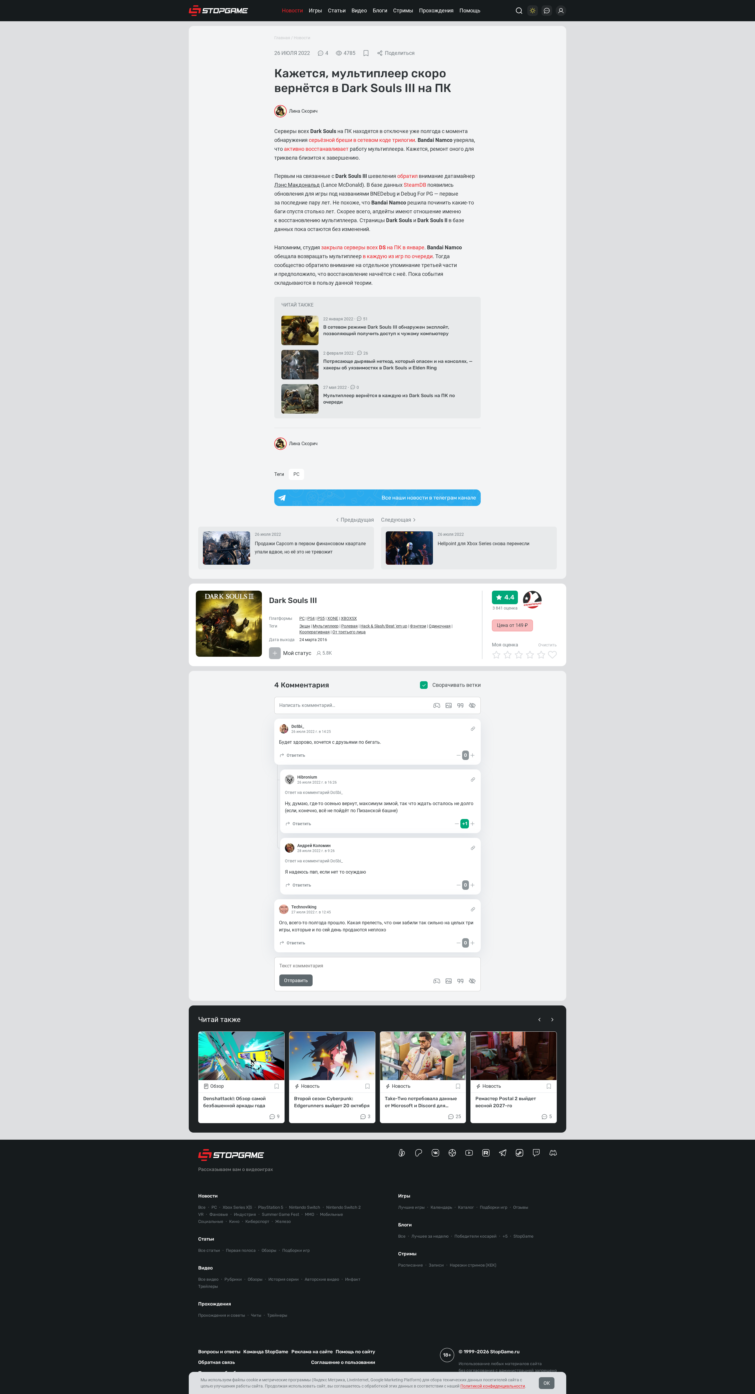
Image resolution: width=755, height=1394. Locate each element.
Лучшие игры (411, 1207)
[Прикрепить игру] (436, 981)
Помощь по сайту (355, 1351)
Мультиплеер (326, 626)
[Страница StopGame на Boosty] (402, 1153)
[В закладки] (366, 53)
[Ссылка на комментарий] (473, 729)
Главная (282, 37)
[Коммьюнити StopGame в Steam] (519, 1153)
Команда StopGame (265, 1351)
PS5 (321, 618)
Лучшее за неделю (430, 1236)
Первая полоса (241, 1250)
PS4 (311, 618)
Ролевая (349, 626)
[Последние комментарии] (546, 10)
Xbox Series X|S (237, 1207)
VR (200, 1214)
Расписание (410, 1265)
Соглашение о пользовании (343, 1362)
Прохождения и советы (221, 1315)
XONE (332, 618)
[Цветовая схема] (532, 10)
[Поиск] (519, 10)
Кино (234, 1221)
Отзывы (520, 1207)
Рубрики (233, 1279)
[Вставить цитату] (460, 981)
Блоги (380, 10)
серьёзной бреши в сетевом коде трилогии (362, 140)
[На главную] (218, 10)
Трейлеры (208, 1286)
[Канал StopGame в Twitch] (536, 1153)
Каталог (466, 1207)
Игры (315, 10)
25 (458, 1116)
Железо (283, 1221)
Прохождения (436, 10)
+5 (505, 1236)
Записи (436, 1265)
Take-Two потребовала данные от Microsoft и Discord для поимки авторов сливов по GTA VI (421, 1102)
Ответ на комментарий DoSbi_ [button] (314, 792)
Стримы (403, 10)
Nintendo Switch (304, 1207)
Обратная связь (216, 1362)
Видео (359, 10)
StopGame (523, 1236)
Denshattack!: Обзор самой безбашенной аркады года (234, 1102)
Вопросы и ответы (219, 1351)
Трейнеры (277, 1315)
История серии (283, 1279)
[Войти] (561, 10)
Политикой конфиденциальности (492, 1386)
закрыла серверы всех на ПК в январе (372, 247)
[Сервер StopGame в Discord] (553, 1153)
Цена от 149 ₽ (512, 625)
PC (296, 474)
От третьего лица (349, 632)
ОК (547, 1383)
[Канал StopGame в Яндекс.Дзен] (452, 1153)
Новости (292, 10)
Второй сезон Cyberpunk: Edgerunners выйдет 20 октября (332, 1102)
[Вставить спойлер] (472, 981)
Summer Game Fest (280, 1214)
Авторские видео (322, 1279)
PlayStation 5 (270, 1207)
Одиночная (440, 626)
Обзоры (269, 1250)
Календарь (441, 1207)
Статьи (337, 10)
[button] (292, 755)
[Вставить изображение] (448, 981)
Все (202, 1207)
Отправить (296, 980)
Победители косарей (475, 1236)
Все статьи (209, 1250)
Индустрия (245, 1214)
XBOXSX (349, 618)
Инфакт (352, 1279)
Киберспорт (257, 1221)
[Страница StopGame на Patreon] (418, 1153)
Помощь (469, 10)
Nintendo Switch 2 (343, 1207)
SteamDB (415, 185)
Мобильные (331, 1214)
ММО (309, 1214)
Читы (256, 1315)
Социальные (210, 1221)
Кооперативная (314, 632)
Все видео (208, 1279)
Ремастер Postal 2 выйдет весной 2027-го (505, 1102)
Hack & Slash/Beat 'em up (383, 626)
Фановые (218, 1214)
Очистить (547, 645)
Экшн (304, 626)
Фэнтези (418, 626)
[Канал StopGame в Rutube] (486, 1153)
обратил (407, 176)
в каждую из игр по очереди (398, 256)
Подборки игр (296, 1250)
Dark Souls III (293, 600)
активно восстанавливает (317, 149)
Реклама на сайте (312, 1351)
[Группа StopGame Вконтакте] (435, 1153)
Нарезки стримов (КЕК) (473, 1265)
